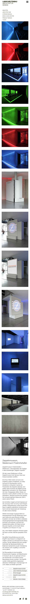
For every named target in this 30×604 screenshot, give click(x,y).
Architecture (6, 12)
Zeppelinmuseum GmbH (19, 568)
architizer (15, 593)
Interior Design (7, 14)
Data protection (6, 593)
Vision (4, 20)
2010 (14, 577)
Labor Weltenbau (9, 3)
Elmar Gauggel (17, 573)
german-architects (7, 595)
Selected (5, 10)
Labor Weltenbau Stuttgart (20, 570)
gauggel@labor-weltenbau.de (10, 591)
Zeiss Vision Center (8, 16)
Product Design (7, 18)
